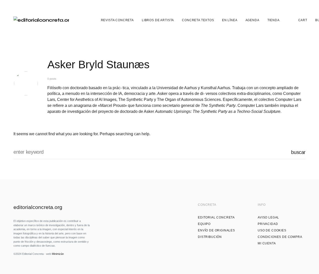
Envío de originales (216, 230)
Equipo (204, 224)
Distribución (210, 237)
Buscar (298, 152)
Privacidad (268, 224)
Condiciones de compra (280, 237)
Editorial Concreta (216, 217)
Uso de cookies (272, 230)
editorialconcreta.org (37, 207)
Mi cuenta (267, 243)
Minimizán (58, 253)
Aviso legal (268, 217)
